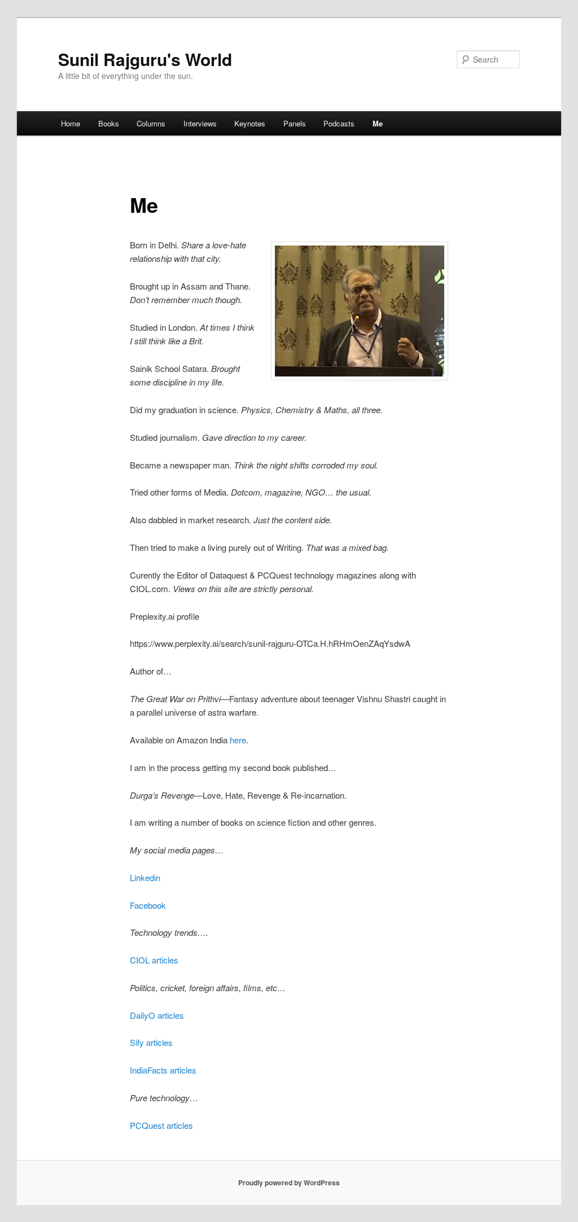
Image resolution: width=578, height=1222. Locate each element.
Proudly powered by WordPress (289, 1182)
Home (70, 123)
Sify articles (151, 1042)
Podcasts (338, 123)
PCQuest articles (161, 1125)
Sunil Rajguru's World (145, 59)
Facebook (148, 905)
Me (378, 123)
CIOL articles (154, 960)
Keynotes (249, 123)
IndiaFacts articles (163, 1070)
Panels (294, 123)
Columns (151, 123)
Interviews (200, 123)
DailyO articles (157, 1015)
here (238, 740)
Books (108, 123)
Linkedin (145, 877)
